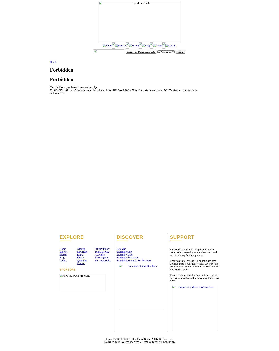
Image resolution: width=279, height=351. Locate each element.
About (63, 260)
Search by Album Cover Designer (134, 260)
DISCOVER (130, 237)
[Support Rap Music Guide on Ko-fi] (194, 329)
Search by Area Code (127, 257)
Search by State (124, 254)
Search (63, 254)
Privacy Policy (102, 248)
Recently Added (103, 260)
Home (53, 62)
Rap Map (121, 248)
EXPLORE (72, 237)
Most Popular (101, 257)
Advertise (100, 254)
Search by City (124, 251)
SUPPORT (182, 237)
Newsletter (82, 251)
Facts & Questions (82, 259)
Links (80, 254)
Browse (63, 251)
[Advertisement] (213, 77)
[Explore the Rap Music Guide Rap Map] (141, 308)
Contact (81, 263)
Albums (81, 248)
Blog (62, 257)
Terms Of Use (102, 251)
